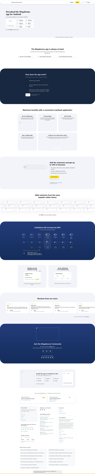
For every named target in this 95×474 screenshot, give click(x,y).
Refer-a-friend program (24, 431)
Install (44, 397)
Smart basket (42, 428)
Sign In (77, 2)
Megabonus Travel (42, 432)
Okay (59, 471)
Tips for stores (61, 411)
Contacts (60, 432)
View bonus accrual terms (53, 183)
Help (21, 413)
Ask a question (28, 409)
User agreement (61, 440)
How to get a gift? (64, 138)
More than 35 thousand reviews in (81, 316)
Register (71, 2)
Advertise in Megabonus (62, 413)
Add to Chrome (54, 176)
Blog (21, 418)
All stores (22, 416)
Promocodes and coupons (44, 417)
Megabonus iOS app (52, 401)
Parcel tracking (42, 421)
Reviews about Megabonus (62, 434)
